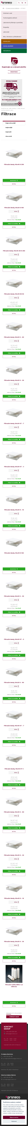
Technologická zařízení (12, 8)
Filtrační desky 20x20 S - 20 (14, 380)
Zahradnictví (7, 50)
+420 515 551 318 (8, 1077)
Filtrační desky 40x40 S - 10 (14, 898)
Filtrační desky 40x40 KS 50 (14, 294)
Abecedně (9, 136)
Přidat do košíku (13, 223)
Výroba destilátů (8, 46)
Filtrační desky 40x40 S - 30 (14, 855)
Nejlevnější (9, 127)
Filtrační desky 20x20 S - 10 (14, 510)
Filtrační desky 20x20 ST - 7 (14, 423)
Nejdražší (8, 132)
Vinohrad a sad (7, 13)
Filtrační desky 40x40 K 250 (14, 164)
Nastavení (14, 1121)
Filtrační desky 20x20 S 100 (14, 207)
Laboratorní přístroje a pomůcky (13, 22)
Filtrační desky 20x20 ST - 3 (14, 466)
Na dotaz (13, 180)
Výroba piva (6, 41)
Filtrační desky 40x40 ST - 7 (14, 725)
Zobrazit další (14, 1016)
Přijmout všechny (14, 1117)
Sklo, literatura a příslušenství (12, 36)
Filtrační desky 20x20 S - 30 (14, 941)
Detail (14, 184)
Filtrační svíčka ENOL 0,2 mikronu (14, 985)
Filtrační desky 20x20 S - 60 (14, 337)
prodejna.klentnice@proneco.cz (12, 1058)
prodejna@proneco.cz (9, 1079)
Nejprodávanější (11, 123)
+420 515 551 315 (7, 1056)
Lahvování (6, 32)
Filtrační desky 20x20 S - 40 (14, 596)
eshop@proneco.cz (11, 1033)
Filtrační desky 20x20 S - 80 (14, 682)
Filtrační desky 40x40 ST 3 (14, 769)
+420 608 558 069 (11, 1031)
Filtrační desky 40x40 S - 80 (14, 812)
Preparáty (6, 27)
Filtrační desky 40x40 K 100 (14, 553)
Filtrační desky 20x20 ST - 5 (14, 639)
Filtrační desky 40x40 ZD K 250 (14, 251)
